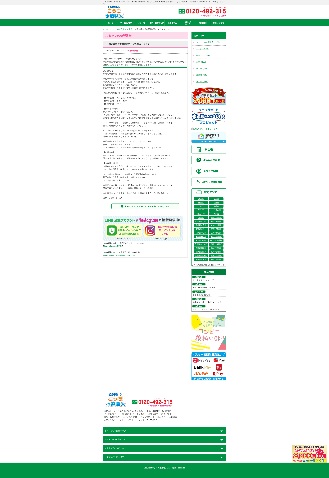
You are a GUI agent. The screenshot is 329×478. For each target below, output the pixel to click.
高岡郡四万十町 (201, 256)
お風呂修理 (153, 414)
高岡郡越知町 (201, 248)
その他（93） (202, 82)
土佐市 (201, 206)
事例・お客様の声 (112, 417)
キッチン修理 (138, 414)
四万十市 (201, 214)
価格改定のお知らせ (201, 295)
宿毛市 (201, 210)
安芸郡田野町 (216, 221)
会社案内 (173, 417)
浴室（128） (201, 62)
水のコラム (160, 417)
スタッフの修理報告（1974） (208, 42)
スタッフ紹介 (146, 417)
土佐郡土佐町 (201, 237)
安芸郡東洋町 (216, 218)
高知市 (201, 199)
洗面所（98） (202, 68)
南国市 (216, 203)
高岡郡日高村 (201, 252)
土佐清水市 (216, 210)
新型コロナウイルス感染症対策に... (208, 309)
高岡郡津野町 (216, 252)
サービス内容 (110, 414)
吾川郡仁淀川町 (216, 240)
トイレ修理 (124, 414)
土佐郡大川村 (216, 237)
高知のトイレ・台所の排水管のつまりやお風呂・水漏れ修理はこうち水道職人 (138, 411)
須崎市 (216, 206)
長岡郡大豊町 (216, 233)
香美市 (201, 218)
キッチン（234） (203, 55)
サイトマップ (125, 420)
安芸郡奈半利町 (201, 221)
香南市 (216, 214)
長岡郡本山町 (201, 233)
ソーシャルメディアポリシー (147, 420)
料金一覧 (165, 414)
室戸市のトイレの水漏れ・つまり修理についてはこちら (147, 206)
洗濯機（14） (202, 75)
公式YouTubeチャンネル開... (205, 287)
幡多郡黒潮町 (216, 259)
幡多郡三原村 (201, 259)
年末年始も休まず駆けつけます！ (207, 302)
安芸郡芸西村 (216, 229)
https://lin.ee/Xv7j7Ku (113, 246)
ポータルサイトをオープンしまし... (208, 280)
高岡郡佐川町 (216, 244)
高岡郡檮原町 (216, 248)
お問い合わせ (110, 420)
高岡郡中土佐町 (201, 244)
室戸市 (216, 199)
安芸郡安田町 (201, 225)
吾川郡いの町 (201, 240)
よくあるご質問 (130, 417)
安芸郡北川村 (216, 225)
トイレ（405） (202, 49)
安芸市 (201, 203)
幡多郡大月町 (216, 256)
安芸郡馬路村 (201, 229)
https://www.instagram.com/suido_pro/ (120, 255)
